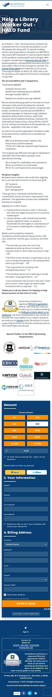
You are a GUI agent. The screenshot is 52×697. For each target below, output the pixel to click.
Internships (34, 645)
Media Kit (26, 642)
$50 (14, 430)
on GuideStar (38, 668)
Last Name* (9, 514)
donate (20, 320)
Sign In (26, 632)
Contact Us (26, 640)
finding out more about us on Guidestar (25, 313)
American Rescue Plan (36, 60)
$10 (37, 417)
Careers (16, 645)
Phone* (7, 495)
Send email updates (16, 595)
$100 (37, 430)
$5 (14, 417)
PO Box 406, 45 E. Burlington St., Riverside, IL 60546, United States (26, 676)
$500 (37, 437)
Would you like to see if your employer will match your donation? (26, 525)
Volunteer (24, 645)
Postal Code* (10, 585)
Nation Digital (39, 685)
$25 (37, 424)
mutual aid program (11, 68)
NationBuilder (24, 685)
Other (37, 443)
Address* (8, 550)
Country (7, 540)
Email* (7, 485)
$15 (14, 424)
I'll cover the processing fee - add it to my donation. (26, 458)
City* (6, 566)
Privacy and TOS (26, 647)
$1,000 (14, 443)
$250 (14, 437)
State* (7, 575)
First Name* (9, 505)
